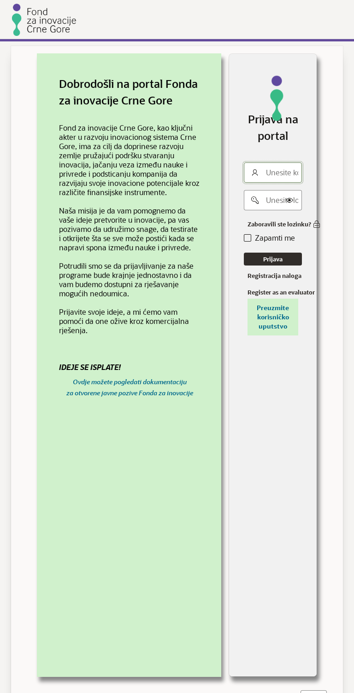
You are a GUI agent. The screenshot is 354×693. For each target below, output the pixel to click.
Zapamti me (275, 238)
